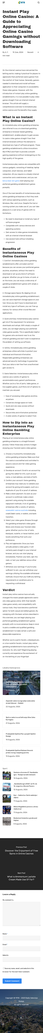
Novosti (30, 52)
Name (5, 934)
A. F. (6, 52)
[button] (4, 2)
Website (5, 955)
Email (5, 944)
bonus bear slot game (11, 181)
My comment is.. (8, 900)
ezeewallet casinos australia (17, 510)
